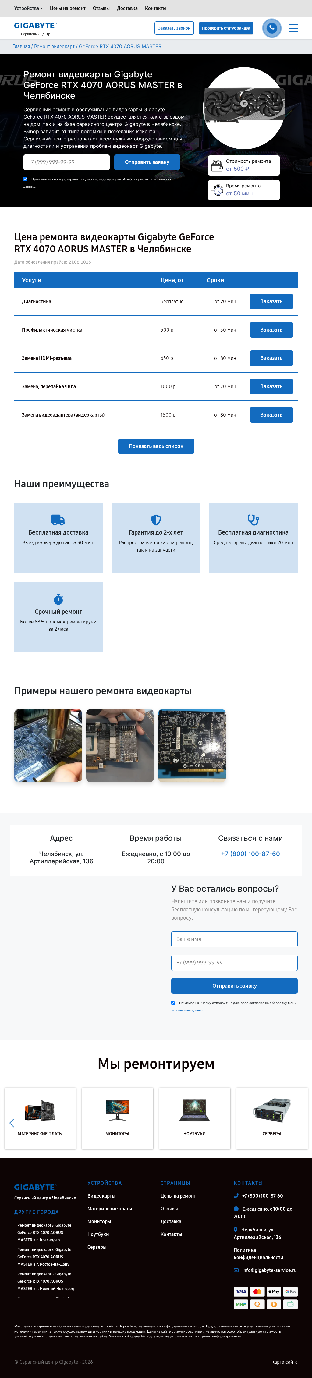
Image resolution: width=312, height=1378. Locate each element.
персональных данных (188, 1010)
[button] (12, 1123)
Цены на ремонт (68, 8)
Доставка (127, 8)
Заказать (271, 301)
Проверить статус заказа (226, 28)
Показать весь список (156, 446)
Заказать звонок (174, 28)
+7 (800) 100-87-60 (250, 854)
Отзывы (101, 8)
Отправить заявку (147, 162)
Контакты (155, 8)
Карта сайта (284, 1362)
